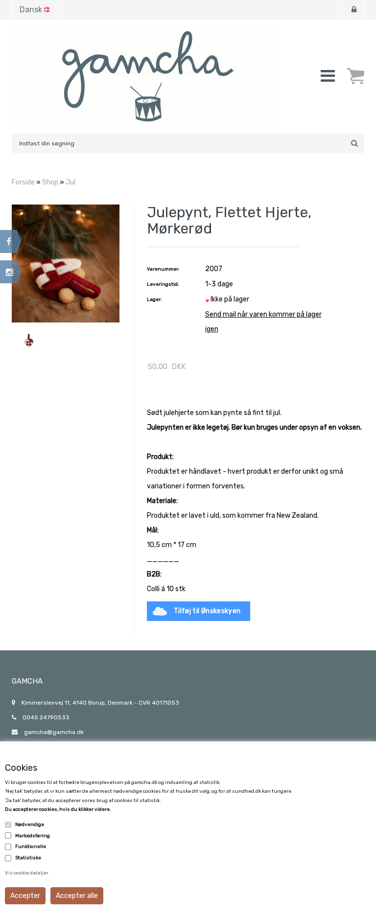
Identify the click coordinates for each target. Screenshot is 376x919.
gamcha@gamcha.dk (54, 732)
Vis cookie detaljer (26, 873)
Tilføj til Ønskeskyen (207, 611)
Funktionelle (30, 847)
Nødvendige (29, 824)
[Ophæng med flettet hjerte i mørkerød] (65, 263)
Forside (23, 182)
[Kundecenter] (354, 10)
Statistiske (28, 858)
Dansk (31, 9)
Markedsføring (32, 836)
